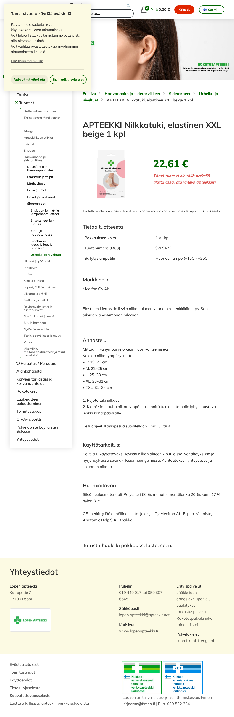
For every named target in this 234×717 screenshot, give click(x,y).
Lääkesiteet (36, 183)
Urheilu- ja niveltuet (46, 255)
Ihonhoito (30, 268)
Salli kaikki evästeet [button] (68, 79)
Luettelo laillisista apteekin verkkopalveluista (49, 703)
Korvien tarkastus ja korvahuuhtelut (34, 381)
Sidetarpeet (36, 204)
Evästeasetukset (24, 664)
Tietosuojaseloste (25, 687)
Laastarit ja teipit (40, 177)
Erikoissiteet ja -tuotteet (42, 222)
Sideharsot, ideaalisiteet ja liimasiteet (42, 244)
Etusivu (22, 94)
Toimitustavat (28, 411)
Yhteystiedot (27, 439)
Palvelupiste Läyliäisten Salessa (37, 429)
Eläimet (29, 144)
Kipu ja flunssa (34, 280)
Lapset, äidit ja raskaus (40, 287)
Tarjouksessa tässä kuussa (42, 117)
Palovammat (36, 190)
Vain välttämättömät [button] (29, 79)
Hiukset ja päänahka (38, 261)
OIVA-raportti (28, 419)
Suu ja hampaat (35, 322)
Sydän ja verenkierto (38, 329)
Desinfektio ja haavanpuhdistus (40, 168)
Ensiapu (29, 150)
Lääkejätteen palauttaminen (29, 401)
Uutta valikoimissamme (40, 111)
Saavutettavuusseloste (30, 695)
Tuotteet (26, 102)
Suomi (212, 9)
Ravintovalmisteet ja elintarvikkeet (38, 308)
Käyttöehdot (21, 680)
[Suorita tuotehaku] (128, 6)
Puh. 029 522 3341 (175, 703)
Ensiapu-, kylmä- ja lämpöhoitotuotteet (45, 212)
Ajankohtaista (29, 371)
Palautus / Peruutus (38, 363)
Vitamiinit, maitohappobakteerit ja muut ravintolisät (44, 352)
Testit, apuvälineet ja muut (42, 335)
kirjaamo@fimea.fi (139, 703)
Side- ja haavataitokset (42, 232)
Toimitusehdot (22, 672)
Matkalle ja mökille (36, 300)
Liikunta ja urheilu (36, 293)
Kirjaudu (184, 9)
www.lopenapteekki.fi (138, 631)
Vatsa (28, 342)
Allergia (29, 131)
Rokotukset (26, 391)
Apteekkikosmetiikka (38, 137)
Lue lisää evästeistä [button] (27, 61)
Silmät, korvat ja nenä (39, 316)
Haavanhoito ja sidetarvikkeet (35, 158)
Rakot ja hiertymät (41, 197)
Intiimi (28, 274)
